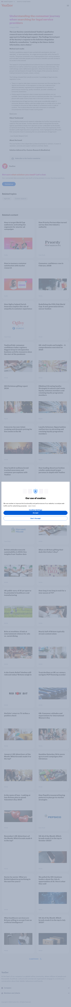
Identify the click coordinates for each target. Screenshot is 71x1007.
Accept (35, 513)
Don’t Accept (35, 518)
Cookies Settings (35, 510)
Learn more (32, 506)
